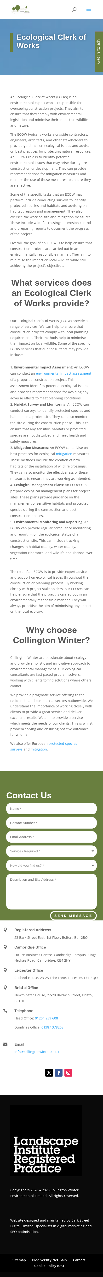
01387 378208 (52, 1027)
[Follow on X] (49, 1073)
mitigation (64, 454)
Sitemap (19, 1260)
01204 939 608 (46, 1018)
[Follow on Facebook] (59, 1073)
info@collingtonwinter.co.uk (36, 1051)
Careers (79, 1260)
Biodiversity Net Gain (49, 1260)
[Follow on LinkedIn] (37, 1073)
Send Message (73, 916)
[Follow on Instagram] (68, 1073)
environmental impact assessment (63, 373)
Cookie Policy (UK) (49, 1265)
